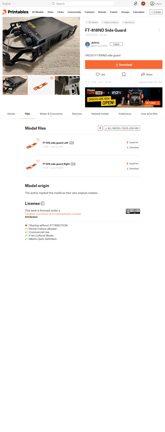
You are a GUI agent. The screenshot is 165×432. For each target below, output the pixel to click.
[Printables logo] (15, 12)
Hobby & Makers (111, 22)
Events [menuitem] (113, 11)
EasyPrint (133, 142)
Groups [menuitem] (125, 11)
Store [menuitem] (50, 11)
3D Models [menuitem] (38, 11)
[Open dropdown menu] (159, 30)
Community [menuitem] (74, 11)
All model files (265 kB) (123, 128)
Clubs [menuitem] (60, 11)
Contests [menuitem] (89, 11)
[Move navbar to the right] (146, 12)
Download (125, 64)
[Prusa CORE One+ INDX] (123, 97)
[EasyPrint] (135, 3)
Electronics (129, 22)
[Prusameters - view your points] (143, 3)
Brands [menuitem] (102, 11)
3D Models (93, 22)
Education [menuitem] (138, 11)
